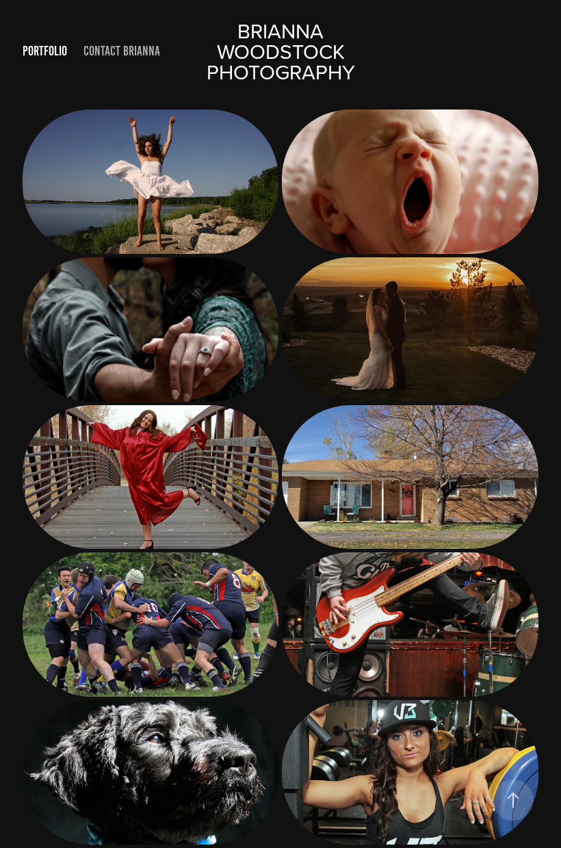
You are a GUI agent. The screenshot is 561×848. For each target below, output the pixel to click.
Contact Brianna (121, 51)
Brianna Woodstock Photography (281, 51)
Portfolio (45, 51)
